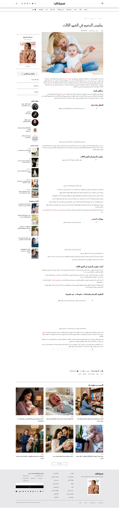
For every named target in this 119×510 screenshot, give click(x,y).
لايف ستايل (52, 9)
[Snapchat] (32, 3)
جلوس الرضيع (87, 81)
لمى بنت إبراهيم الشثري (26, 106)
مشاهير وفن (40, 478)
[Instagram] (24, 3)
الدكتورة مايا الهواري (27, 121)
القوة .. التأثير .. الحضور (34, 79)
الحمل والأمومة (25, 480)
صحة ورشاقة (69, 9)
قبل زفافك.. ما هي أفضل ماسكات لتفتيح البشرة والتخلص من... (23, 228)
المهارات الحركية (67, 79)
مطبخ (40, 9)
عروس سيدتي (70, 490)
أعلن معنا (85, 502)
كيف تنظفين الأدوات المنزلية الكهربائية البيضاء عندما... (24, 216)
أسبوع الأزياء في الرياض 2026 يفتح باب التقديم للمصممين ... (24, 161)
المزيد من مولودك (95, 385)
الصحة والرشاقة (25, 476)
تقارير (72, 487)
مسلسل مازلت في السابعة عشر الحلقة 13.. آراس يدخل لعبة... (24, 205)
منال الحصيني (28, 137)
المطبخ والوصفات (25, 478)
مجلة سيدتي (55, 473)
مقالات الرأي (34, 101)
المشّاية (94, 105)
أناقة (80, 9)
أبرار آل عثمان (28, 114)
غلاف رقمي (56, 494)
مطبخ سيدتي (70, 476)
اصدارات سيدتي (70, 494)
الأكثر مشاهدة (33, 201)
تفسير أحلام (28, 169)
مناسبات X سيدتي (54, 476)
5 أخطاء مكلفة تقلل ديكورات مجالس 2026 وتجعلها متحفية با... (24, 192)
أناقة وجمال (33, 478)
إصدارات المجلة (27, 37)
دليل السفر (71, 497)
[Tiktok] (27, 3)
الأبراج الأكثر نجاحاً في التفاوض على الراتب (24, 151)
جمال (75, 9)
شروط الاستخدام (100, 502)
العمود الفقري (45, 332)
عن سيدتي (56, 480)
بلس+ (46, 9)
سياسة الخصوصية (92, 502)
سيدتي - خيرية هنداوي (93, 31)
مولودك (101, 31)
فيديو (33, 9)
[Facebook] (22, 3)
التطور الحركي (53, 210)
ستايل (72, 483)
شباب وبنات (28, 179)
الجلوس (64, 94)
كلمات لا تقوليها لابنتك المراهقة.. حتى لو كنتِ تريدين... (25, 250)
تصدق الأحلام (36, 86)
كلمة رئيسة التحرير (29, 74)
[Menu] (102, 3)
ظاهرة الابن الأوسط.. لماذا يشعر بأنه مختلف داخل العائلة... (24, 181)
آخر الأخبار (56, 497)
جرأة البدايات (36, 92)
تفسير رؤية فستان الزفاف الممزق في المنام (24, 171)
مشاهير (85, 9)
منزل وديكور (28, 189)
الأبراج (29, 148)
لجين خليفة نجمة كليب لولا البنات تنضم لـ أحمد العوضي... (24, 239)
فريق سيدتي (55, 487)
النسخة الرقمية (27, 66)
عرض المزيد (59, 463)
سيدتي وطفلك (60, 9)
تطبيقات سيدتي (55, 490)
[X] (30, 3)
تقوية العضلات (54, 280)
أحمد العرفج (28, 131)
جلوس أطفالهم (71, 190)
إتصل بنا (80, 502)
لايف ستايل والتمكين (38, 476)
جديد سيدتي (34, 145)
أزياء (30, 159)
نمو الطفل (50, 85)
